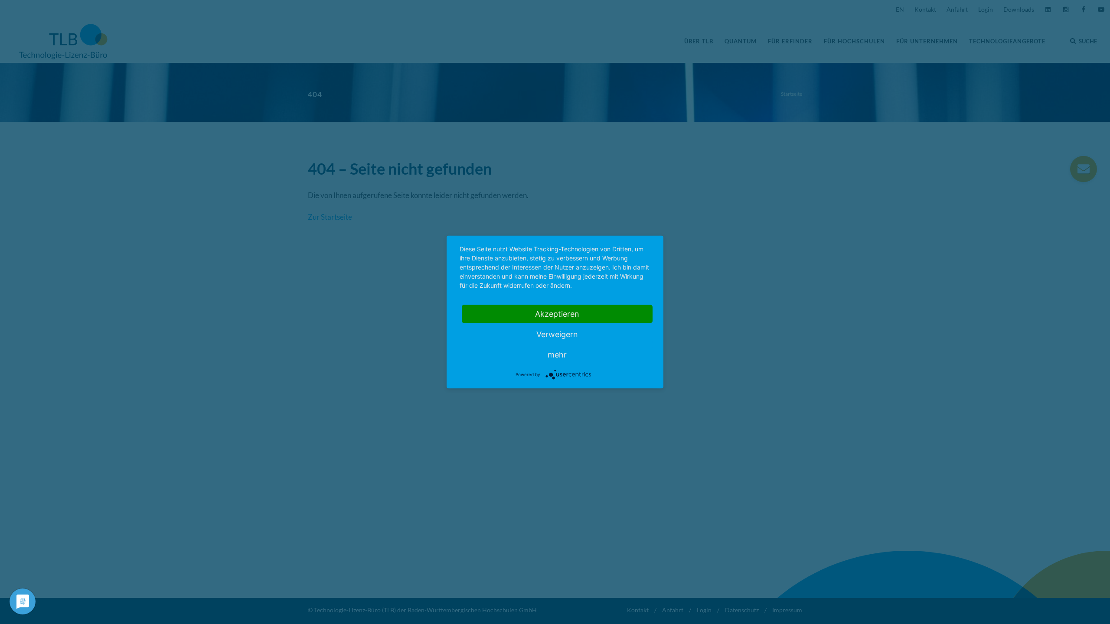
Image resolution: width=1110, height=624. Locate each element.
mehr (557, 354)
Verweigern (557, 334)
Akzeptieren (557, 313)
